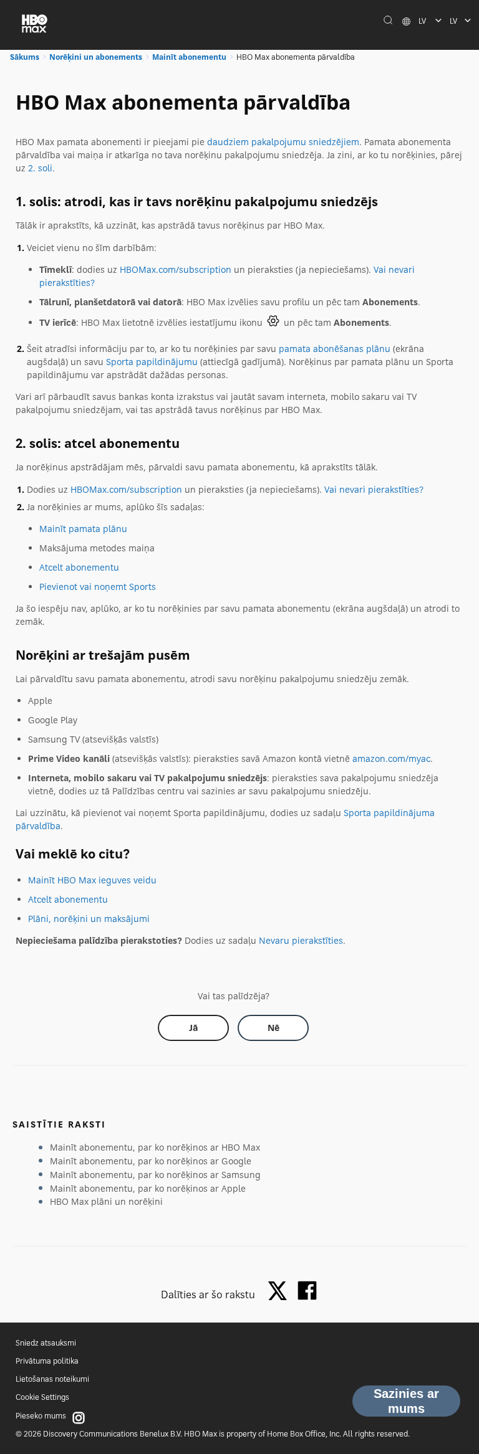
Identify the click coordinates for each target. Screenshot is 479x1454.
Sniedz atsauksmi (46, 1343)
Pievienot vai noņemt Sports (97, 586)
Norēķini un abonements (95, 57)
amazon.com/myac (391, 758)
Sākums (24, 57)
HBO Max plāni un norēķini (106, 1201)
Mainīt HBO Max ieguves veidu (92, 880)
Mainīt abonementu (189, 57)
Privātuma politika (47, 1361)
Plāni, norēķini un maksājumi (89, 918)
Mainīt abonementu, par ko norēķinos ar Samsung (155, 1175)
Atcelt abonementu (79, 567)
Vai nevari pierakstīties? (373, 489)
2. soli (40, 168)
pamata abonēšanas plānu (334, 348)
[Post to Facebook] (307, 1290)
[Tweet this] (280, 1291)
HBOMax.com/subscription (175, 269)
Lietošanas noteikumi (52, 1379)
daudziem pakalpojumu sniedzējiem (283, 142)
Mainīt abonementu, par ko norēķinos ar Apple (148, 1188)
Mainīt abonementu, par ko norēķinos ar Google (150, 1161)
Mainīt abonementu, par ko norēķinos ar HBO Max (155, 1147)
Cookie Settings (42, 1397)
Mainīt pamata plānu (83, 529)
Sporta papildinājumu (152, 362)
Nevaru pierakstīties (301, 940)
